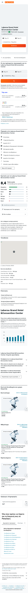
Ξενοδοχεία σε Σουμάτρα (7, 588)
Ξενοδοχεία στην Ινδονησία (8, 587)
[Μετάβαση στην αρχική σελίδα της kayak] (9, 2)
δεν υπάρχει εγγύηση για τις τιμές (9, 568)
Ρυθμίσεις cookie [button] (5, 123)
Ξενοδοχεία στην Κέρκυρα (10, 539)
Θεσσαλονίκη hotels (8, 553)
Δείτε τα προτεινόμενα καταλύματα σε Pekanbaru (21, 459)
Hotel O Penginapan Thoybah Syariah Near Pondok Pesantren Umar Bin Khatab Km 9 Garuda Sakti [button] (13, 446)
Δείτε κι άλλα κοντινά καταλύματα (21, 393)
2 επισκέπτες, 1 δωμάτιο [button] (9, 42)
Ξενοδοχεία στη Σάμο (9, 547)
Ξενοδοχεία (11, 585)
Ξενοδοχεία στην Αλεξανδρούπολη (12, 537)
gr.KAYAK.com (4, 585)
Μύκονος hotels (7, 551)
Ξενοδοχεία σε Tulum (9, 541)
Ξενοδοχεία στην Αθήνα (9, 543)
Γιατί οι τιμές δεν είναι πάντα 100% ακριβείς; (11, 578)
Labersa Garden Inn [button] (6, 412)
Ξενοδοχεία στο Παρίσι (9, 533)
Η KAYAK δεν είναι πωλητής (9, 573)
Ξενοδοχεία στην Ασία (19, 585)
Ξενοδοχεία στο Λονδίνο (9, 545)
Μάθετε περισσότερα (7, 117)
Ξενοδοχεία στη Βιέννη (9, 549)
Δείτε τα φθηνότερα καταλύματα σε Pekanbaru (22, 426)
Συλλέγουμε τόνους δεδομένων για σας (13, 575)
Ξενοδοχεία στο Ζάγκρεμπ (10, 535)
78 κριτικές (21, 32)
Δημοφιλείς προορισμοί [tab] (9, 523)
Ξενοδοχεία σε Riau (20, 587)
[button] (2, 2)
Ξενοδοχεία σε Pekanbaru (19, 588)
